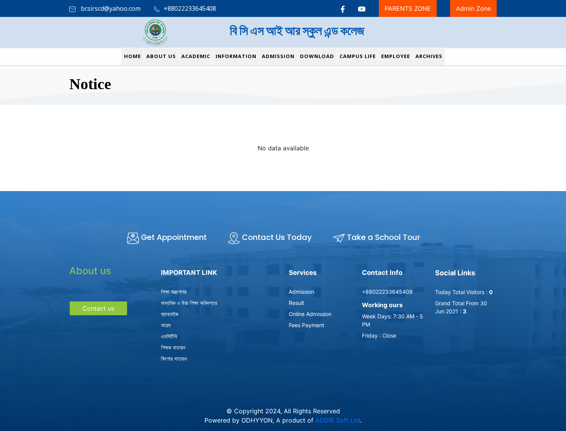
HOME (132, 56)
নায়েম (166, 325)
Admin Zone (473, 8)
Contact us (98, 308)
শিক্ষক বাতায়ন (173, 347)
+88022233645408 (387, 291)
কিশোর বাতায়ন (174, 358)
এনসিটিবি (169, 336)
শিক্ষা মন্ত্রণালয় (173, 291)
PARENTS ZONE (408, 8)
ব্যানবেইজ (169, 314)
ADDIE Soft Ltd (337, 420)
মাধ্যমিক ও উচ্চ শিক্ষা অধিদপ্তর (189, 303)
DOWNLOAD (317, 56)
